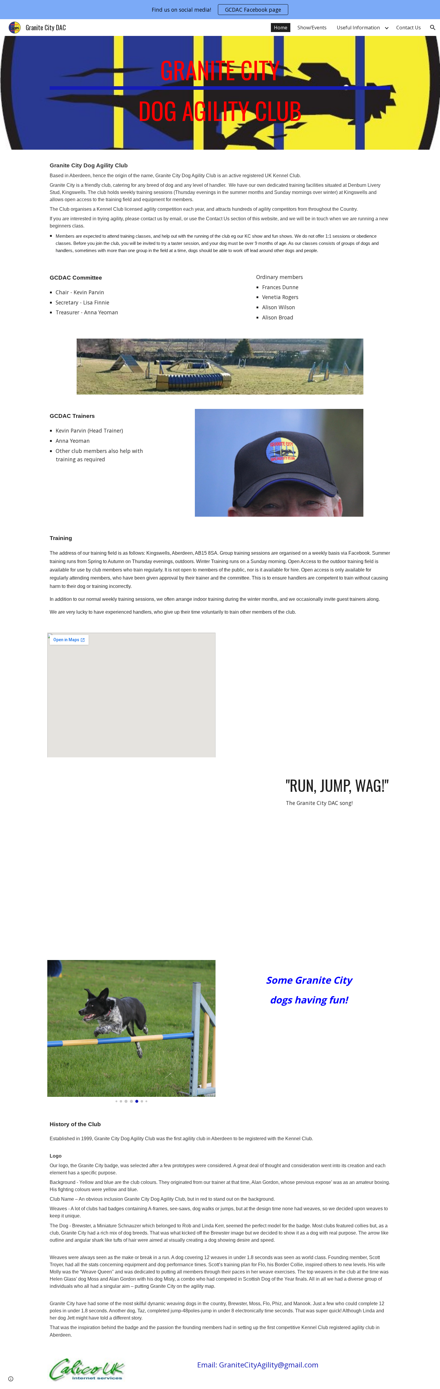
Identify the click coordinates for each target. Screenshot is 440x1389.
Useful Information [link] (358, 27)
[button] (433, 27)
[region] (220, 9)
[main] (220, 93)
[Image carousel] (131, 1031)
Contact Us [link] (408, 27)
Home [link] (280, 27)
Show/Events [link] (312, 27)
